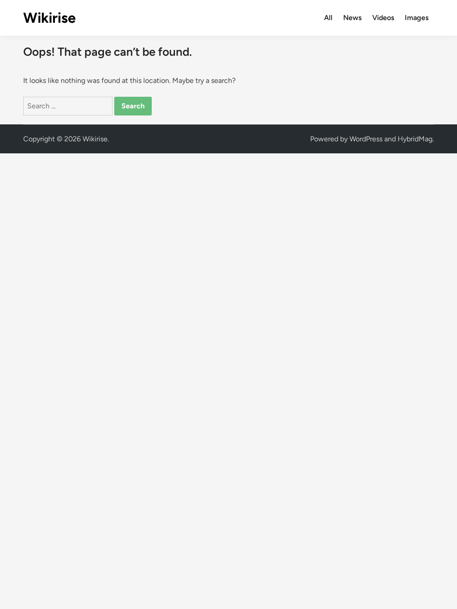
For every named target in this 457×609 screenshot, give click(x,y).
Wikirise (49, 17)
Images (416, 17)
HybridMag (415, 139)
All (328, 17)
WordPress (365, 139)
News (352, 17)
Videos (383, 17)
